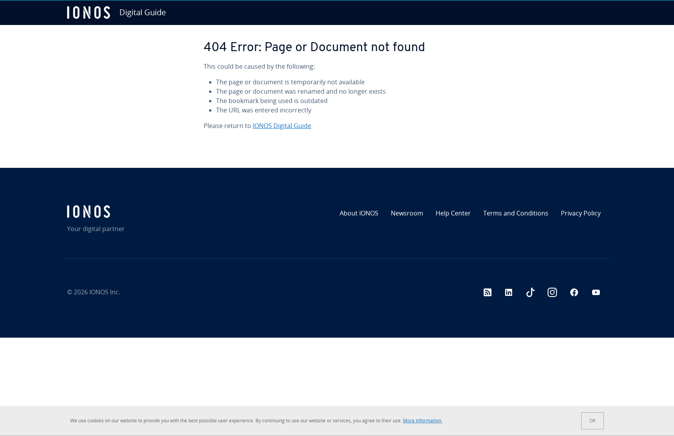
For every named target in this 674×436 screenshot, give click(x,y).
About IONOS (359, 213)
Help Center (453, 213)
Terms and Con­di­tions (515, 213)
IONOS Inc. (104, 292)
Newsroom (407, 213)
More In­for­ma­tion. (422, 420)
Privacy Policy (581, 213)
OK (592, 420)
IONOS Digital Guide (282, 125)
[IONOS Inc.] (132, 211)
